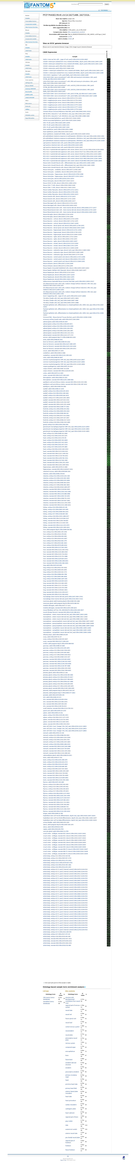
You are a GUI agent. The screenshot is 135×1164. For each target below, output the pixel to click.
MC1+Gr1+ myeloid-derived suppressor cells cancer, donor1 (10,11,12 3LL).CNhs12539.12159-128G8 (73, 149)
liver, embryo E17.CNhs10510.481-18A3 (55, 543)
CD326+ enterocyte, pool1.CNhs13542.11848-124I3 (58, 66)
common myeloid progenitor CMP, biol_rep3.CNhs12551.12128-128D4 (64, 364)
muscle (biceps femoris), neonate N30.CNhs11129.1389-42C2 (61, 612)
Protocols (27, 106)
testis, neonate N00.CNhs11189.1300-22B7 (56, 771)
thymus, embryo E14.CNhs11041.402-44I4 (55, 784)
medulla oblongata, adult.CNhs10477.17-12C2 (57, 605)
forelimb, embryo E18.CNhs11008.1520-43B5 (56, 422)
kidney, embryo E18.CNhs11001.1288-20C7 (56, 516)
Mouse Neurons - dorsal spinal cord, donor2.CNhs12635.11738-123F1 (63, 225)
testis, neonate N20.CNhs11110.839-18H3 (55, 777)
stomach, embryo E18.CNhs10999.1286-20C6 (56, 744)
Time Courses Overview (31, 27)
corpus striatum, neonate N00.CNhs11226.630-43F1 (58, 371)
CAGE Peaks (28, 50)
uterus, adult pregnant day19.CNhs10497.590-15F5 (58, 824)
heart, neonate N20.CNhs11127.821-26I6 (55, 460)
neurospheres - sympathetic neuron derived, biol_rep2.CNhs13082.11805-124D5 (67, 630)
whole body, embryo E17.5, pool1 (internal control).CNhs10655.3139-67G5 (65, 887)
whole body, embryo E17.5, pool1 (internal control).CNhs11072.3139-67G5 (65, 909)
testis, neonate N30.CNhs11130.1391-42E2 (56, 780)
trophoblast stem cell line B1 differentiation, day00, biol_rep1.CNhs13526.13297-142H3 (69, 815)
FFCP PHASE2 (104, 10)
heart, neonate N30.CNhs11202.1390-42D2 (56, 464)
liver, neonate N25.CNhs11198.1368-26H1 (55, 561)
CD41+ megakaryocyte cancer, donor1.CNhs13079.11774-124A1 (62, 98)
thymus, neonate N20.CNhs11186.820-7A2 (56, 806)
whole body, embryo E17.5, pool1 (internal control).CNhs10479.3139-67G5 (65, 869)
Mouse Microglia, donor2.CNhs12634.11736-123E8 (58, 216)
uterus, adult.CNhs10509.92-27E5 (53, 827)
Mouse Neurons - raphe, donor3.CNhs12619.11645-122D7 (60, 241)
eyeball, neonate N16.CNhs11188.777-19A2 (56, 406)
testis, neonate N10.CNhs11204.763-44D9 (55, 775)
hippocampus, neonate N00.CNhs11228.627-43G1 (58, 469)
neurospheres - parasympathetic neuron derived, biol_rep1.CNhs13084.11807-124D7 (68, 621)
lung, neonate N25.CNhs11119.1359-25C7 (55, 592)
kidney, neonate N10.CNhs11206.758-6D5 (55, 520)
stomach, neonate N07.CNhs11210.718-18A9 (56, 748)
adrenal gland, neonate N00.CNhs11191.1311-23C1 (58, 333)
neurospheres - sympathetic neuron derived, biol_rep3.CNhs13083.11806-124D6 (67, 632)
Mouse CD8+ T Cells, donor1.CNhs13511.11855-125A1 (59, 187)
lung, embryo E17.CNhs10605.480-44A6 (55, 576)
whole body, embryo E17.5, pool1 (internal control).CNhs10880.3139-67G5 (65, 898)
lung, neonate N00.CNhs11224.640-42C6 (55, 581)
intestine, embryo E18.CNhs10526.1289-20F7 (56, 487)
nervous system (70, 1043)
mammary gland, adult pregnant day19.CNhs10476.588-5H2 (61, 603)
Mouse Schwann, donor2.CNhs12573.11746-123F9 (58, 265)
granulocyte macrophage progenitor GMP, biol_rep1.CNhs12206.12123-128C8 (66, 426)
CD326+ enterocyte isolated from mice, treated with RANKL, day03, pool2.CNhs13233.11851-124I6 (72, 63)
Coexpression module (30, 24)
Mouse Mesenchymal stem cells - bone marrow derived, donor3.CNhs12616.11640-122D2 (70, 212)
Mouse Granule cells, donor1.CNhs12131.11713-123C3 (59, 196)
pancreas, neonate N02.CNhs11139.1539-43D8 (57, 663)
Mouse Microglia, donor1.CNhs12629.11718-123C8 (58, 214)
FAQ (68, 1156)
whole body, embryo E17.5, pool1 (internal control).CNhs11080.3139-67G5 (65, 912)
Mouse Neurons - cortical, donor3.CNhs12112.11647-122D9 (60, 223)
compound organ (70, 1047)
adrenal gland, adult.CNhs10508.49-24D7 (55, 321)
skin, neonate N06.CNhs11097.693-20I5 (55, 704)
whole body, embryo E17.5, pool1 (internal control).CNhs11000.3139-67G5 (65, 900)
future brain (68, 1059)
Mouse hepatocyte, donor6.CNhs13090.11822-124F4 (58, 277)
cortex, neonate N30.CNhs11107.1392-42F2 (56, 375)
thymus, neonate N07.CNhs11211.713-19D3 (56, 802)
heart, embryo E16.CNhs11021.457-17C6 (55, 444)
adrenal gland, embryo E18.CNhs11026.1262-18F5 (58, 330)
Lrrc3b (70, 36)
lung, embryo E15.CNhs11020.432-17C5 (55, 572)
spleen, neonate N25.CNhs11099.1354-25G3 (56, 724)
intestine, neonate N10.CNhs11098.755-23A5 (56, 498)
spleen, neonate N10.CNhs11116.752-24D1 (56, 719)
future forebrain (70, 1150)
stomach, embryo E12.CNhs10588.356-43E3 (56, 735)
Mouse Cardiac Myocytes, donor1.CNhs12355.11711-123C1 (60, 189)
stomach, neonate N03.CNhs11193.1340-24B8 (57, 746)
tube (66, 1125)
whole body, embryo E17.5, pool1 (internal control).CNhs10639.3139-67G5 (65, 885)
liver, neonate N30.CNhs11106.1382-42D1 (55, 563)
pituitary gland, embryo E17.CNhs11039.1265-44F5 (58, 686)
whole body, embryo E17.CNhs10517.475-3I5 (56, 934)
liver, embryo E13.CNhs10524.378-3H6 (54, 534)
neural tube (68, 1010)
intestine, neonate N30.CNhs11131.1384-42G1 (57, 505)
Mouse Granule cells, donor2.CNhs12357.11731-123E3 (59, 198)
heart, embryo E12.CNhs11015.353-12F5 (55, 435)
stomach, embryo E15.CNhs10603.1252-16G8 (56, 737)
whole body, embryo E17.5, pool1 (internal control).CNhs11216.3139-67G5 (65, 925)
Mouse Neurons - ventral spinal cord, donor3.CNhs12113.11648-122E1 (64, 261)
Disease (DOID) (29, 85)
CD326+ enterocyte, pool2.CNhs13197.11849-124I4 (58, 68)
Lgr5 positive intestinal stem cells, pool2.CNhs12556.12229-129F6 (63, 145)
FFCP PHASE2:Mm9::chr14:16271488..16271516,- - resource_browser (38, 4)
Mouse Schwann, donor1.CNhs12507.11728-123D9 (58, 263)
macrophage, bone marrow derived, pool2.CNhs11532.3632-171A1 (63, 599)
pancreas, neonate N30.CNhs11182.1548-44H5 (57, 670)
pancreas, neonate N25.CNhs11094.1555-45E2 (57, 668)
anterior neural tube (71, 1133)
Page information (29, 118)
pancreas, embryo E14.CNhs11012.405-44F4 (56, 648)
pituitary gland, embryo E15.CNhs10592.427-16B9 (58, 681)
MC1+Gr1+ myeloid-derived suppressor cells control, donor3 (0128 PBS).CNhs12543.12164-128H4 (72, 160)
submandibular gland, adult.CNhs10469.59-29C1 (57, 755)
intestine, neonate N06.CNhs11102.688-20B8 (56, 493)
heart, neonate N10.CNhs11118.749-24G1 (55, 455)
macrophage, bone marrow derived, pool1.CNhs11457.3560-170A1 (63, 596)
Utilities (27, 109)
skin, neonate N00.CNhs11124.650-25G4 (55, 699)
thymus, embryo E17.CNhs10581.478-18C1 (56, 791)
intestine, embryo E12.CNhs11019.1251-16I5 (56, 476)
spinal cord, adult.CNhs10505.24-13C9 (54, 710)
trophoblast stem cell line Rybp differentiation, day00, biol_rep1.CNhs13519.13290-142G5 (70, 820)
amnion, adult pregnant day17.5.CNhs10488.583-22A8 (59, 337)
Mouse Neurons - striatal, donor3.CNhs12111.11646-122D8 (60, 248)
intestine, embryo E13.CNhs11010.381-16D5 (56, 478)
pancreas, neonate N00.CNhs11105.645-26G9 (56, 659)
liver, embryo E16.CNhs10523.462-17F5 (55, 540)
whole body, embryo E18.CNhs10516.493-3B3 (56, 936)
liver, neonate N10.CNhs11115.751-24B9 (55, 556)
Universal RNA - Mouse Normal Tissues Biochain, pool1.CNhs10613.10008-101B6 (67, 317)
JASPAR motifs (29, 94)
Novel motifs (28, 91)
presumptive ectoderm (72, 1072)
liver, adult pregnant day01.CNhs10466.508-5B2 (57, 529)
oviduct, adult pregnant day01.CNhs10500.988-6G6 (58, 643)
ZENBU (70, 39)
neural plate (69, 1035)
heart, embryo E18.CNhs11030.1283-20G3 (55, 449)
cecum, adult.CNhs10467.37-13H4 (53, 350)
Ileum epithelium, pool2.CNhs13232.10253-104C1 (58, 131)
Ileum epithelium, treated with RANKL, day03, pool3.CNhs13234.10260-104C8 (66, 134)
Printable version (29, 115)
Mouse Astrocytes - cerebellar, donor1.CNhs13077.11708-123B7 (62, 169)
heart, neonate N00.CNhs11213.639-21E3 (55, 451)
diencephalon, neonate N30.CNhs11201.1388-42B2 (58, 379)
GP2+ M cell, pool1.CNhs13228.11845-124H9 (56, 122)
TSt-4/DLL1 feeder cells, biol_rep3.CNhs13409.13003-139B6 (61, 302)
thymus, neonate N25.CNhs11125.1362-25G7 (56, 809)
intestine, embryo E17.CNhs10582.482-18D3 (56, 485)
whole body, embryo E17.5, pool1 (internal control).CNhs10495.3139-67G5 (65, 871)
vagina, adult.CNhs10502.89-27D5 (53, 829)
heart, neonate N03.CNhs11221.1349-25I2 (55, 453)
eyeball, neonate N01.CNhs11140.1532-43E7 (56, 402)
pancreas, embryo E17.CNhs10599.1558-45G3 (57, 654)
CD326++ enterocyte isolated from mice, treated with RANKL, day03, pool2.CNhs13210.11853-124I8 (73, 73)
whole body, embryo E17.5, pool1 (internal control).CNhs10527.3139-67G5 (65, 876)
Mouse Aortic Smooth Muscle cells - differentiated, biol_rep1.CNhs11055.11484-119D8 (68, 163)
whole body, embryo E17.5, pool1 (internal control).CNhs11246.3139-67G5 (65, 927)
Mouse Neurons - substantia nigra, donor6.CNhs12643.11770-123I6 (63, 254)
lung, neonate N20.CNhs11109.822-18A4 (55, 590)
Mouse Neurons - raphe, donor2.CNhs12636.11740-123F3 (60, 239)
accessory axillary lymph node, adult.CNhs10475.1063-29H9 (61, 319)
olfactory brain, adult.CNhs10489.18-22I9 (55, 634)
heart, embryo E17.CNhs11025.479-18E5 (55, 447)
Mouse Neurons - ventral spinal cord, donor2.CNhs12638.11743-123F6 (64, 259)
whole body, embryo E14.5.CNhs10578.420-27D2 (57, 862)
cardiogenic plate (70, 1108)
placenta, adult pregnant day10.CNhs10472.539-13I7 (59, 690)
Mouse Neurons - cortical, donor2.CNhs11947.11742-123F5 (60, 221)
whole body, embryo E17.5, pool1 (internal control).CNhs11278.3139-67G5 (65, 929)
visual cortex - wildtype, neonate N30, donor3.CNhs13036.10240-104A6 (64, 847)
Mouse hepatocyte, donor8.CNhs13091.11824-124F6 (58, 279)
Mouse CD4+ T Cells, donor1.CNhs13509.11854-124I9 (59, 185)
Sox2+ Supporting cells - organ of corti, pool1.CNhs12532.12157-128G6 (64, 296)
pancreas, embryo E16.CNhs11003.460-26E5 (56, 652)
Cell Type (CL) (28, 82)
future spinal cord (70, 1018)
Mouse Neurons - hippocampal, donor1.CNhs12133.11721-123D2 (62, 230)
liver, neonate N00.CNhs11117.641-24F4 (55, 547)
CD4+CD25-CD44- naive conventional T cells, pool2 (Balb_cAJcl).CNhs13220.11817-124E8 (70, 96)
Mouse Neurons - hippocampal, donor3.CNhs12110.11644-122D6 (62, 234)
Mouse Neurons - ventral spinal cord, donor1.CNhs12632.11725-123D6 (64, 257)
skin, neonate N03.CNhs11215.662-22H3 (55, 701)
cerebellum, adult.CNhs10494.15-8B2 (54, 353)
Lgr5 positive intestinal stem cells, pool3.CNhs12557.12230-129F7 (63, 147)
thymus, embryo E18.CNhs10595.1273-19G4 (56, 793)
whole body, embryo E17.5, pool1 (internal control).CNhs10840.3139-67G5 (65, 894)
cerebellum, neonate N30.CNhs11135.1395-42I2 (57, 355)
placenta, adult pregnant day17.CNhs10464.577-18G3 (59, 692)
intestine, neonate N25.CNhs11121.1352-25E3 (57, 502)
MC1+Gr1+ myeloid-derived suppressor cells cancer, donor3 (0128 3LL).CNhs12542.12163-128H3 (72, 154)
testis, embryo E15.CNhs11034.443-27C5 (55, 762)
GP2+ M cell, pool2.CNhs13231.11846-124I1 (56, 125)
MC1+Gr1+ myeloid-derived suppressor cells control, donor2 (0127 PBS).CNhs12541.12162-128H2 (72, 158)
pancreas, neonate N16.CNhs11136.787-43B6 (56, 666)
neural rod (68, 1014)
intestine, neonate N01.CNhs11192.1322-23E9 (57, 491)
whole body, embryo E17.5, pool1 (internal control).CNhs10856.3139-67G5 (65, 896)
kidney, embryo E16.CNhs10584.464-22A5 (55, 511)
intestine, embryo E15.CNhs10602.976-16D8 (56, 480)
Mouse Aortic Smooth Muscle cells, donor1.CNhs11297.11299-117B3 (63, 167)
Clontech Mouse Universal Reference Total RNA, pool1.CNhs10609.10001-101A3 (67, 111)
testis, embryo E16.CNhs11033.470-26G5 (55, 764)
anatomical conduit (71, 1129)
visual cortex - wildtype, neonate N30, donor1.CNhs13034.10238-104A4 (64, 842)
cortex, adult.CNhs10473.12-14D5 (53, 373)
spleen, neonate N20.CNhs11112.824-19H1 (56, 721)
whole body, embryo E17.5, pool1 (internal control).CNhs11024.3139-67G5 (65, 903)
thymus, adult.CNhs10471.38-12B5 (53, 782)
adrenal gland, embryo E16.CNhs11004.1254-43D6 (58, 326)
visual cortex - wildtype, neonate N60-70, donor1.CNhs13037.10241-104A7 (65, 849)
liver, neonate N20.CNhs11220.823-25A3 (55, 558)
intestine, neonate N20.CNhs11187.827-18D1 (56, 500)
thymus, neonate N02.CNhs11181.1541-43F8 (56, 795)
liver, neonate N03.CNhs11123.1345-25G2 (55, 549)
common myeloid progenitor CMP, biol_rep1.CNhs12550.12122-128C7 (64, 359)
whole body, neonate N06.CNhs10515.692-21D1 (57, 943)
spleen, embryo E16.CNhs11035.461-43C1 (55, 715)
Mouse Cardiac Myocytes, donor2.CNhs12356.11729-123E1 (60, 192)
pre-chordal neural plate (72, 1137)
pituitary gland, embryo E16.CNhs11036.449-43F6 (58, 684)
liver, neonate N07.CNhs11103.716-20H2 (55, 554)
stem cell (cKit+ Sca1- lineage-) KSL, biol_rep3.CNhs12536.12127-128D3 (65, 730)
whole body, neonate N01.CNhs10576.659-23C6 (57, 941)
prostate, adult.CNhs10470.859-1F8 (53, 695)
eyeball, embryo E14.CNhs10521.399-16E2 (56, 393)
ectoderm (68, 1067)
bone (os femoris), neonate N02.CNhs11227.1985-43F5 (59, 344)
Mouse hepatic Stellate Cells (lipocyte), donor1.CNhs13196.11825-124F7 (64, 270)
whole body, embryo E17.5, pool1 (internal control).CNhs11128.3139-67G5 (65, 918)
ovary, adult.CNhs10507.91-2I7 (52, 637)
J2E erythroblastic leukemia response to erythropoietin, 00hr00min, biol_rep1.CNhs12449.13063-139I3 (73, 136)
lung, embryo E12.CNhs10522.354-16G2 (55, 567)
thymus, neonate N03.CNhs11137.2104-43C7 (56, 797)
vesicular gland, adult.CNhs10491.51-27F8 (55, 831)
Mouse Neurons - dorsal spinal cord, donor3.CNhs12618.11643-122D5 (63, 227)
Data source (28, 103)
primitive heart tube (71, 1084)
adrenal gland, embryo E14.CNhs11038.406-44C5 (57, 324)
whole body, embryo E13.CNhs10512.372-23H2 (57, 860)
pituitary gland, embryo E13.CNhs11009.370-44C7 (58, 677)
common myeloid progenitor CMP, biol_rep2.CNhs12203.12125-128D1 (64, 362)
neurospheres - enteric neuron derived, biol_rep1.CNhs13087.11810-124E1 (65, 614)
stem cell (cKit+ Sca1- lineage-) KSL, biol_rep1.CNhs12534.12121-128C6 (64, 726)
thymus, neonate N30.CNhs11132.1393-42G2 (56, 811)
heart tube (68, 1096)
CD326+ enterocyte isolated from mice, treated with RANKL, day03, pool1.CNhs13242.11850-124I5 (72, 61)
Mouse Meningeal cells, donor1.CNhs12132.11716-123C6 (60, 203)
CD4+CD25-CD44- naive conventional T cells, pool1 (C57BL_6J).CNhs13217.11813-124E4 (69, 93)
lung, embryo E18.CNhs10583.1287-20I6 (55, 578)
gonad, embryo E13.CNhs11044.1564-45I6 (55, 424)
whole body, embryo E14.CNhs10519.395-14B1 (57, 865)
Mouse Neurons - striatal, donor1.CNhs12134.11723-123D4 (60, 243)
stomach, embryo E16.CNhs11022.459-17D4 (56, 739)
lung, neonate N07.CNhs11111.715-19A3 (55, 585)
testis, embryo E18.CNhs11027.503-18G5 (55, 768)
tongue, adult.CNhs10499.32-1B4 (53, 813)
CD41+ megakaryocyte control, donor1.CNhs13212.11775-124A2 (62, 105)
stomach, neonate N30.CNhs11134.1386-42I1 (56, 753)
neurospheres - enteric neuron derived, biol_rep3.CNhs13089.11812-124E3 (65, 619)
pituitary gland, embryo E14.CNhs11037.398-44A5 (58, 679)
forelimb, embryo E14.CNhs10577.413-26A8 (56, 415)
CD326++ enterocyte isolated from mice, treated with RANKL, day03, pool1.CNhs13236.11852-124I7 (73, 70)
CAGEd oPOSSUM (29, 97)
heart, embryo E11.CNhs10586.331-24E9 (55, 433)
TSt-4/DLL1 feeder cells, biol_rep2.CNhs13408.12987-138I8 (60, 300)
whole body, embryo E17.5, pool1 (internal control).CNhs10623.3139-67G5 (65, 882)
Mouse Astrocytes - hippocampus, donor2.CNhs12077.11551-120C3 (63, 176)
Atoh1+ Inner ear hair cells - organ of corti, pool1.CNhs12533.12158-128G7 (65, 59)
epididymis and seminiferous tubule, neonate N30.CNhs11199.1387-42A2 (65, 384)
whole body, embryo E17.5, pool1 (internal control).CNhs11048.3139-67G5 (65, 907)
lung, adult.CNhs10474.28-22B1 (52, 565)
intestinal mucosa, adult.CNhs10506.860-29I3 (56, 471)
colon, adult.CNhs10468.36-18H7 (53, 357)
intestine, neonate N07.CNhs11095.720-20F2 (56, 496)
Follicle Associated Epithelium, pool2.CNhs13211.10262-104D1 (62, 118)
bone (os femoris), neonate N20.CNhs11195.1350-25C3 (59, 348)
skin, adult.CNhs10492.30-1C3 (52, 697)
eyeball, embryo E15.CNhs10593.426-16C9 (56, 395)
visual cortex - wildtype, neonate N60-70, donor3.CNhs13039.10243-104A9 (65, 853)
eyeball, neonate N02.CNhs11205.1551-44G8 (56, 404)
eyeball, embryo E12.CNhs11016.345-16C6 (56, 391)
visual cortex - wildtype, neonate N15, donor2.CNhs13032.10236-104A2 (64, 836)
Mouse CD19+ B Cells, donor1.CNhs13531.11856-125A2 (59, 183)
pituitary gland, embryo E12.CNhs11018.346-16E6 (58, 675)
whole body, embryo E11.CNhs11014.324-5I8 (56, 856)
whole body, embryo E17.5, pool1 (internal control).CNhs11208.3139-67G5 (65, 923)
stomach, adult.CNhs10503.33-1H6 (53, 733)
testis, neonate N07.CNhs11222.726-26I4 (55, 773)
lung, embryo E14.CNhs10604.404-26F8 (55, 569)
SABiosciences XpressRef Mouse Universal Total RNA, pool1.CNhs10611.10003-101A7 (68, 281)
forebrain (68, 1145)
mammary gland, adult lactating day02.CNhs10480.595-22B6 (61, 601)
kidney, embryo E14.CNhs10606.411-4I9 (55, 507)
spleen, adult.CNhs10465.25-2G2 (53, 713)
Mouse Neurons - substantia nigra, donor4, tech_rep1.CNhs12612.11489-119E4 (66, 250)
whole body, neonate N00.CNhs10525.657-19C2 (57, 938)
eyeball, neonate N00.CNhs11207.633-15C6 (56, 400)
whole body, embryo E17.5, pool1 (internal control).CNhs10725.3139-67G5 (65, 889)
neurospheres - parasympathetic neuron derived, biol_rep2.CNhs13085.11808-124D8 (68, 623)
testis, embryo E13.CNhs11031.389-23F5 (55, 760)
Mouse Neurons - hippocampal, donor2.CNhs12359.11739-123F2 (62, 232)
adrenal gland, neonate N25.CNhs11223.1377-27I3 (58, 335)
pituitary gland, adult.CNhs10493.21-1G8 (55, 672)
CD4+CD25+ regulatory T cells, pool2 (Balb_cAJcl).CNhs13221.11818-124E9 (65, 75)
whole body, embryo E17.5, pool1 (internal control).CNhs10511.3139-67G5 (65, 873)
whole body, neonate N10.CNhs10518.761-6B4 (57, 945)
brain (67, 1055)
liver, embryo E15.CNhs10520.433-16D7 (55, 538)
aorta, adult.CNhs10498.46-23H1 (53, 339)
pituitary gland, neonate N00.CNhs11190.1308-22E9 (58, 688)
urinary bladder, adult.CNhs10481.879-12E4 (56, 822)
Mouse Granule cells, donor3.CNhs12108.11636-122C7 (59, 201)
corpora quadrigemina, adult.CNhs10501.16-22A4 (58, 366)
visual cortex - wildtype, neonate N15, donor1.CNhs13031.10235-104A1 (64, 833)
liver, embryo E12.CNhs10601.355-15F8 (55, 532)
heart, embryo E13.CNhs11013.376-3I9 (54, 438)
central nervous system (72, 1026)
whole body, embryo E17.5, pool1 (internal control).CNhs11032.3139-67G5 (65, 905)
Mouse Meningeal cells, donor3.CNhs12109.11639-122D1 (60, 205)
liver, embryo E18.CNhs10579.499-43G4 (55, 545)
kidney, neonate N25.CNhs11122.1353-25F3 (56, 525)
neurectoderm (69, 1031)
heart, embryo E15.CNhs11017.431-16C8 (55, 442)
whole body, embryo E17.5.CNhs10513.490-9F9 (57, 932)
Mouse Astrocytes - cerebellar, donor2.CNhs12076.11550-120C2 (62, 172)
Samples (27, 18)
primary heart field (71, 1088)
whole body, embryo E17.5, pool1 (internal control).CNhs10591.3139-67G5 (65, 878)
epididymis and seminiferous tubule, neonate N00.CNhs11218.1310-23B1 (65, 382)
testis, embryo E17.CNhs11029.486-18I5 (55, 766)
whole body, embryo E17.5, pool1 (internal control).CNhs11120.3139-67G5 (65, 916)
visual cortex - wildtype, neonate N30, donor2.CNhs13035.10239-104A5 (64, 844)
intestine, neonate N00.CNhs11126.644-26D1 (56, 489)
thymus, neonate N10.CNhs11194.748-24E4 (56, 804)
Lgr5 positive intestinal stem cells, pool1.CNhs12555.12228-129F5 (63, 143)
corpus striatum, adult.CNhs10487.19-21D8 (56, 368)
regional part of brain (71, 1117)
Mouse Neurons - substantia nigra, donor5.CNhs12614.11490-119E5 (63, 252)
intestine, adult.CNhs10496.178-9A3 (54, 473)
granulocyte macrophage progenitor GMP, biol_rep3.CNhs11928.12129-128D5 (66, 431)
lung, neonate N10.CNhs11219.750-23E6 (55, 587)
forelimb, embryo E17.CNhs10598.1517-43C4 (56, 420)
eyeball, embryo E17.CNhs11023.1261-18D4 (56, 397)
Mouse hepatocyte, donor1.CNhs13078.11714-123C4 (58, 272)
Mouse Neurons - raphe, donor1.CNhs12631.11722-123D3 (60, 236)
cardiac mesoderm (71, 1104)
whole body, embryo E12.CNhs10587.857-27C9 (57, 858)
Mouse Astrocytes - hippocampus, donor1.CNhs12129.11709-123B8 (63, 174)
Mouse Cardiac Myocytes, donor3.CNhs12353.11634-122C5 (60, 194)
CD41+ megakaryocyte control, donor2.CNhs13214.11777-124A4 (62, 107)
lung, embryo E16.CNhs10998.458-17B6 (55, 574)
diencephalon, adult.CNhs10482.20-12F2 (55, 377)
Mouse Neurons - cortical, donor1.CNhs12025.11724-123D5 (60, 219)
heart (67, 1080)
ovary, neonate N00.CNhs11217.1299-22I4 (55, 641)
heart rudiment (69, 1113)
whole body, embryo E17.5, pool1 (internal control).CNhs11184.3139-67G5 (65, 920)
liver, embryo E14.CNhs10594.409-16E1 (55, 536)
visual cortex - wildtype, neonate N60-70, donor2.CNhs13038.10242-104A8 (65, 851)
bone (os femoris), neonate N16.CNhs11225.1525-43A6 (59, 346)
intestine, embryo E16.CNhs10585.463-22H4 (56, 482)
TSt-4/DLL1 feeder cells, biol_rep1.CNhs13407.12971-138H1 (61, 298)
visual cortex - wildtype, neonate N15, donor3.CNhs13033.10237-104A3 (64, 838)
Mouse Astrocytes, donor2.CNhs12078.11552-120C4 (58, 178)
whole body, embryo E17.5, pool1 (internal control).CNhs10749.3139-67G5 (65, 891)
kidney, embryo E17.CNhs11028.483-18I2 (55, 514)
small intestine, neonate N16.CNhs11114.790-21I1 (58, 708)
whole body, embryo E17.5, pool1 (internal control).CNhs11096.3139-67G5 (65, 914)
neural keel (68, 1022)
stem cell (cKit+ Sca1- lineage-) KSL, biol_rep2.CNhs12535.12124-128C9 (64, 728)
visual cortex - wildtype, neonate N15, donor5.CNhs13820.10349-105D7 (64, 840)
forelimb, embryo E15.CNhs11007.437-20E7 (56, 417)
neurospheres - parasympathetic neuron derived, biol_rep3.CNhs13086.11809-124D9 (68, 625)
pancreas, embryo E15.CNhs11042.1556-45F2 (56, 650)
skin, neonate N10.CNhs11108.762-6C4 (54, 706)
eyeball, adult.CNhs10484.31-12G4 (53, 388)
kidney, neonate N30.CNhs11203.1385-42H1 (56, 527)
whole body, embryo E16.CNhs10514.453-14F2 (57, 867)
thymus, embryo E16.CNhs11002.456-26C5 (56, 789)
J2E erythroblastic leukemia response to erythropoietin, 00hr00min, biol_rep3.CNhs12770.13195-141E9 (74, 140)
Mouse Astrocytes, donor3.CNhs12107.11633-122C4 (58, 181)
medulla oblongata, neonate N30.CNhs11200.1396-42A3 (60, 608)
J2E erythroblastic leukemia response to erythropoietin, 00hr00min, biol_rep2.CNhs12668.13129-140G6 (74, 138)
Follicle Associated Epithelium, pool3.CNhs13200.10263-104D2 (62, 120)
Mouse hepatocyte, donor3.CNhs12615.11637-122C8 (58, 274)
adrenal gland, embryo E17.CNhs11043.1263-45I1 (58, 328)
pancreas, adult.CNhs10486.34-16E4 (54, 645)
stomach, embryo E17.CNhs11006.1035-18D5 (56, 742)
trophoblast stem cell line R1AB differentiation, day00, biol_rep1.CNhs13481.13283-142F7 (70, 818)
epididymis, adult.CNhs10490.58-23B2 (54, 386)
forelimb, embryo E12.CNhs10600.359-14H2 (56, 411)
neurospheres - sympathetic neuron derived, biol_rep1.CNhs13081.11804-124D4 (67, 628)
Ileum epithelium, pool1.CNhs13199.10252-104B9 (58, 129)
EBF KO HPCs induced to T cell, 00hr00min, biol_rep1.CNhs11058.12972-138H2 (66, 114)
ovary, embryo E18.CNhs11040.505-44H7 (55, 639)
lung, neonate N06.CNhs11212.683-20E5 (55, 583)
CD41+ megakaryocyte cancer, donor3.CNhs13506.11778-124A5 (62, 102)
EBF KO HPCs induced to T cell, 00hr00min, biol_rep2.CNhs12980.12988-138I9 (66, 116)
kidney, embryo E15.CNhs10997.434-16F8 (55, 509)
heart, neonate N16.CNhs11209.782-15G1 (55, 458)
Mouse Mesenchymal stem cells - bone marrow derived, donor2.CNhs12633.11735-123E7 (69, 210)
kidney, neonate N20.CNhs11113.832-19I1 (55, 523)
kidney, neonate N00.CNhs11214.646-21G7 (56, 518)
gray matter (69, 1121)
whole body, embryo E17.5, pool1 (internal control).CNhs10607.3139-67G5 (65, 880)
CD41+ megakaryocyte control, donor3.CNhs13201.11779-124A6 (62, 109)
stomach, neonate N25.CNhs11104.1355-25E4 (57, 751)
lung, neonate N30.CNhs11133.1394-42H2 (55, 594)
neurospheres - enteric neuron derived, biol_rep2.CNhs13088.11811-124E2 (65, 616)
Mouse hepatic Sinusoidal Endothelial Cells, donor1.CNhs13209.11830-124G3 (66, 268)
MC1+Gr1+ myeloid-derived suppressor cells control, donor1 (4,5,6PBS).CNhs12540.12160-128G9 (72, 156)
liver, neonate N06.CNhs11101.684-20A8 (55, 552)
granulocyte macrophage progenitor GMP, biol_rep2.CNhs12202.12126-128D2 (66, 429)
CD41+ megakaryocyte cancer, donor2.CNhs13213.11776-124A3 (62, 100)
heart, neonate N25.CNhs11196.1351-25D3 (56, 462)
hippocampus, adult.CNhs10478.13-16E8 (55, 467)
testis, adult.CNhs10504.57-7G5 (52, 757)
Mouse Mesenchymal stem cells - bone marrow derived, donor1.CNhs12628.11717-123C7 (69, 207)
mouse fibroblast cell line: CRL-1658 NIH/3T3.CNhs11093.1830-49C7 (63, 610)
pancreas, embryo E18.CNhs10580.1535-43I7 (56, 657)
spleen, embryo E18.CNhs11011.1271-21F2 (56, 717)
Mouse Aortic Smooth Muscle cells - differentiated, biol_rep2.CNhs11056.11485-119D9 (68, 165)
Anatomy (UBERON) (30, 88)
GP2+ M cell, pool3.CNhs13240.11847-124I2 (56, 127)
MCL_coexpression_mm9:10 (76, 32)
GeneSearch (74, 4)
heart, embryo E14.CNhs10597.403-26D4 (55, 440)
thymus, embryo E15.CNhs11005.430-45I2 (55, 786)
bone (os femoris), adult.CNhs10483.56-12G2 (56, 341)
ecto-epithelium (70, 1051)
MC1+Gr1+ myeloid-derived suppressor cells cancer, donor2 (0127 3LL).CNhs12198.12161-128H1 (72, 151)
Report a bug (63, 1160)
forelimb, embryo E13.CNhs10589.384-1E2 (56, 413)
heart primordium (70, 1100)
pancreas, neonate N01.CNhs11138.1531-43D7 (57, 661)
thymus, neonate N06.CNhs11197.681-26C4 (56, 800)
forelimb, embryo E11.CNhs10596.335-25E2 (56, 409)
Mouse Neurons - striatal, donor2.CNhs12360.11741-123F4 (60, 245)
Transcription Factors (30, 21)
